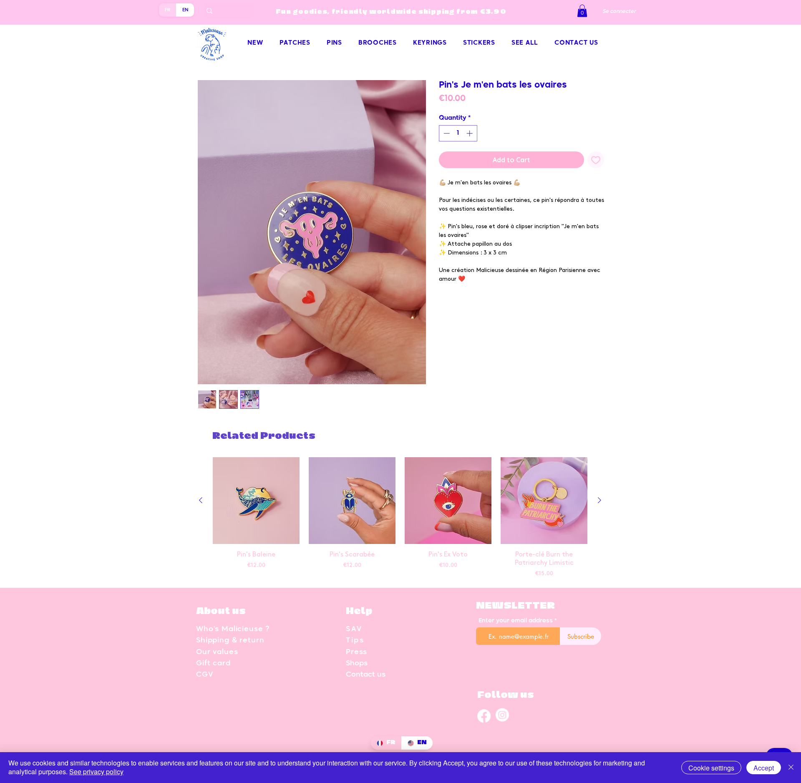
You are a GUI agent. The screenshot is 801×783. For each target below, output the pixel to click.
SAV (354, 629)
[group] (400, 518)
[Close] (791, 767)
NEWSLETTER (515, 606)
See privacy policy (96, 771)
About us (221, 611)
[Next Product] (599, 500)
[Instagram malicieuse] (502, 715)
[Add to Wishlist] (595, 159)
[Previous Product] (201, 500)
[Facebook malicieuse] (484, 715)
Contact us (365, 674)
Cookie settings (711, 768)
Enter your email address (516, 621)
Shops (357, 663)
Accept (763, 768)
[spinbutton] (458, 133)
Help (359, 611)
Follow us (505, 695)
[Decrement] (445, 133)
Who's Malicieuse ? (233, 629)
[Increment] (470, 133)
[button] (582, 11)
